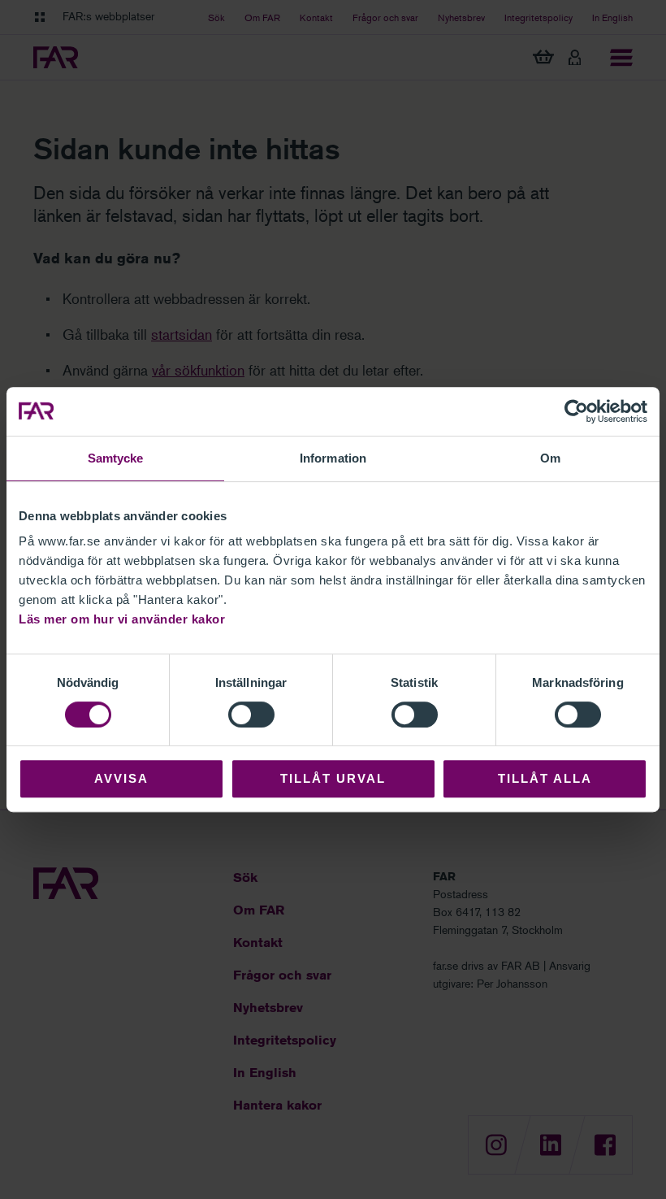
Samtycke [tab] (116, 458)
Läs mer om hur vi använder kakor (122, 619)
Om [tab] (550, 458)
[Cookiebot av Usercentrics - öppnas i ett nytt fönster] (576, 411)
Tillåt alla (545, 778)
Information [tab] (333, 458)
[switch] (251, 715)
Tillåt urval (333, 778)
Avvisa (121, 778)
